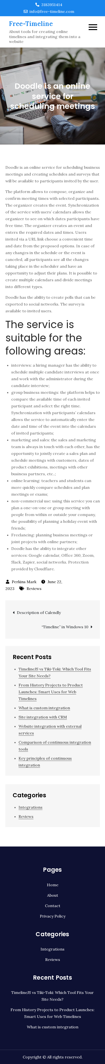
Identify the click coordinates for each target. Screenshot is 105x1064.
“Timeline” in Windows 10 (65, 626)
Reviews (34, 588)
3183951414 (51, 4)
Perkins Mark (24, 581)
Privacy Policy (52, 916)
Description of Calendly (39, 612)
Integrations (30, 807)
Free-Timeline (31, 24)
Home (52, 884)
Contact (52, 905)
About (52, 895)
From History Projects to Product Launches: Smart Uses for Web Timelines (51, 692)
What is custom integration (44, 707)
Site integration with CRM (43, 717)
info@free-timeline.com (52, 11)
